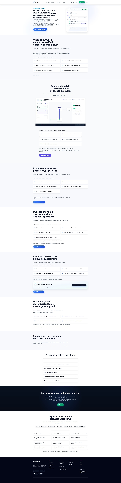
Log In (87, 2)
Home (81, 462)
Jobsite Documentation (51, 426)
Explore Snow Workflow (45, 155)
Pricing (64, 2)
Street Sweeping (51, 465)
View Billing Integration (39, 291)
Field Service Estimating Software (79, 426)
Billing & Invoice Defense (68, 426)
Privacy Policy (82, 467)
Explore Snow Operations (39, 246)
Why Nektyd (48, 2)
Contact (81, 464)
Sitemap (81, 466)
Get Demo (81, 2)
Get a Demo (60, 404)
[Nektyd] (36, 2)
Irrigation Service (51, 468)
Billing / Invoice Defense (63, 468)
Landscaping (51, 464)
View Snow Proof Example (39, 202)
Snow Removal (51, 462)
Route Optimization (62, 471)
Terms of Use (82, 469)
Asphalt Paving (51, 467)
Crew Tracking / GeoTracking (61, 463)
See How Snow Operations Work (40, 29)
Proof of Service (59, 426)
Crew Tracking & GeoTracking (41, 426)
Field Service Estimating (63, 469)
